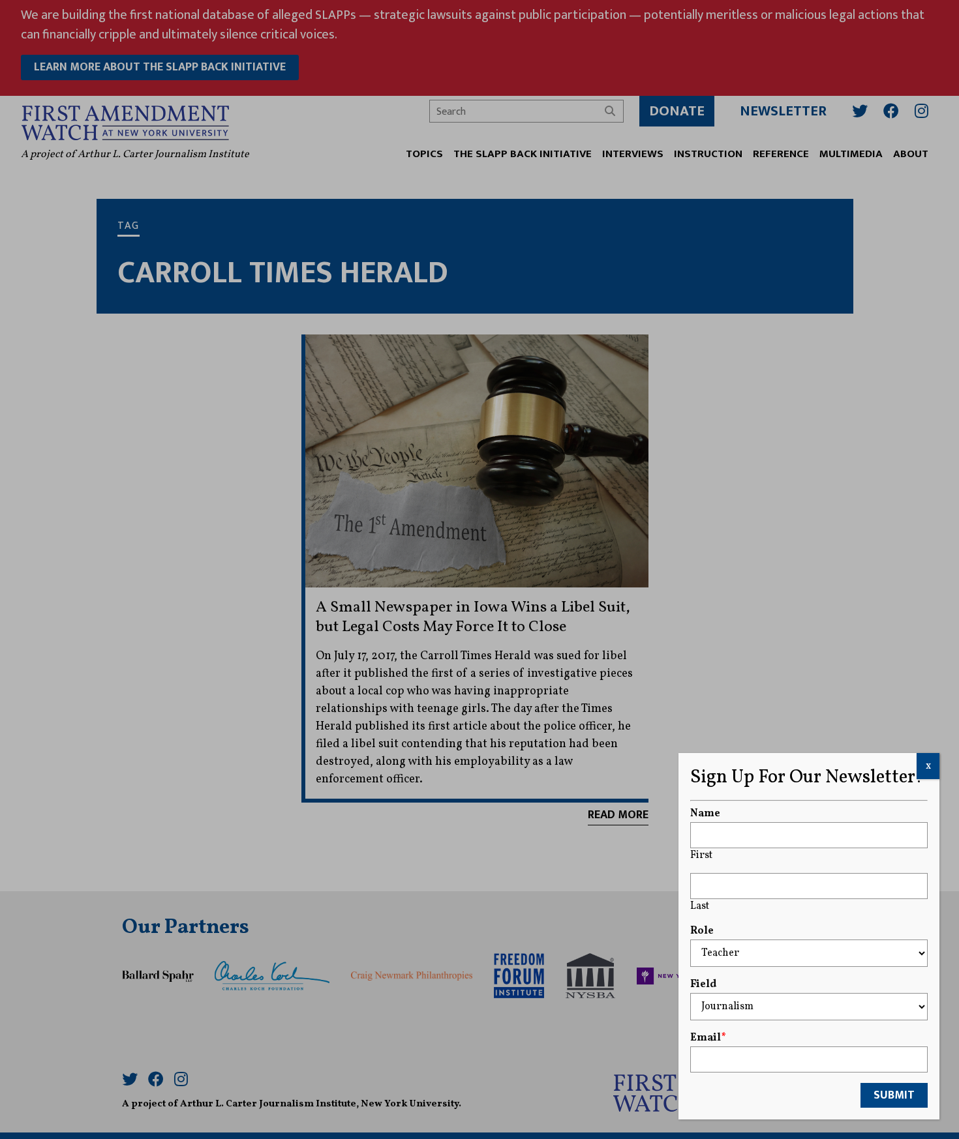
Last (699, 906)
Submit (894, 1095)
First (701, 855)
